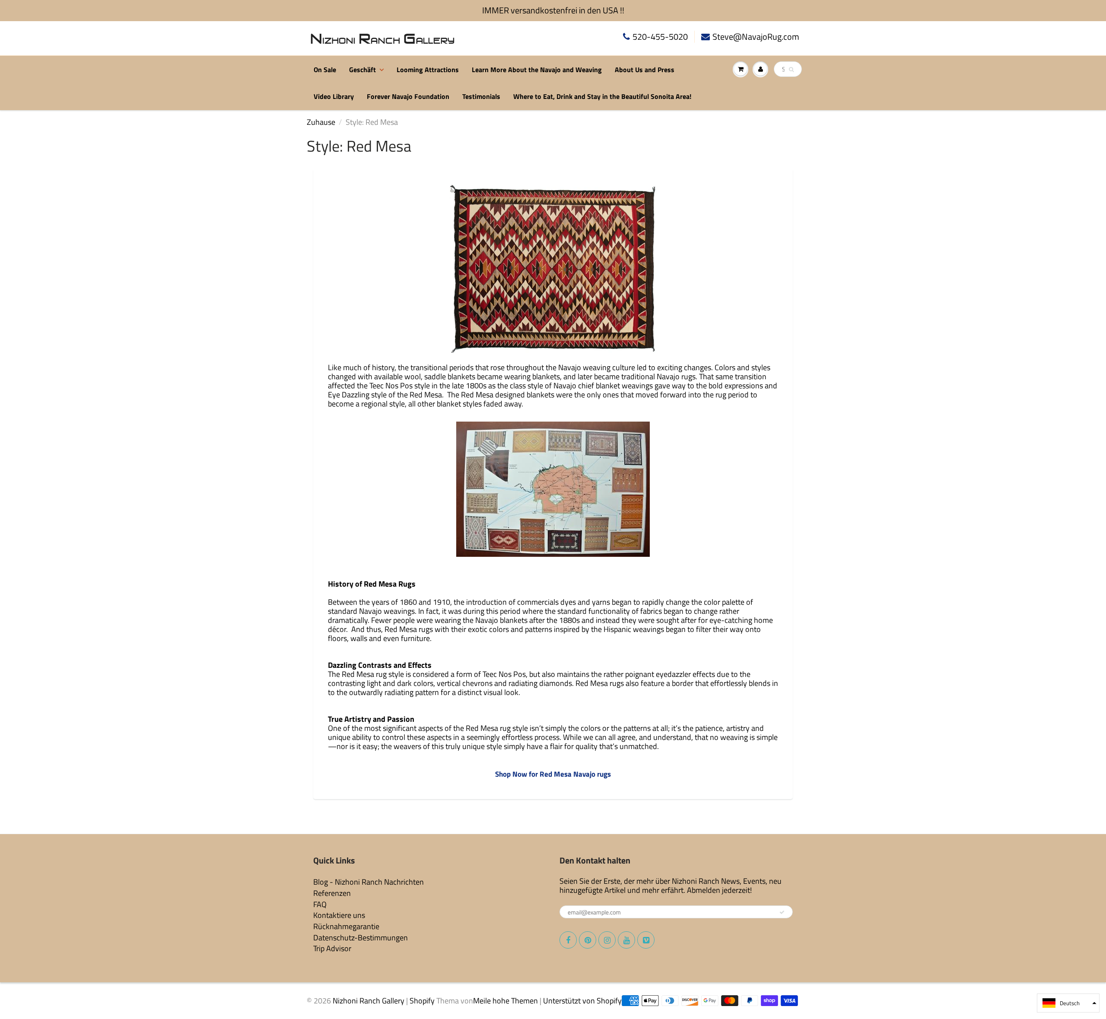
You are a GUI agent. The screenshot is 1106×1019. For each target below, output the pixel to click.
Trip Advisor (332, 948)
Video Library (334, 96)
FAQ (320, 904)
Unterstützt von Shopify (582, 1000)
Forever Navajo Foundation (408, 96)
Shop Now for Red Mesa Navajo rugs (553, 774)
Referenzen (332, 893)
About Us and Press (644, 69)
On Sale (325, 69)
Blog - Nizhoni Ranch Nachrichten (368, 882)
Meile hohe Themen (505, 1000)
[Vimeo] (646, 940)
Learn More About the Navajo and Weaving (537, 69)
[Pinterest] (587, 940)
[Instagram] (607, 940)
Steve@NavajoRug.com (755, 37)
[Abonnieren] (782, 912)
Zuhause (321, 122)
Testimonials (481, 96)
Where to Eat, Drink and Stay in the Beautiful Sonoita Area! (602, 96)
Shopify (422, 1000)
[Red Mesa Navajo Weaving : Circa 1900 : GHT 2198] (553, 268)
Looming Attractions (428, 69)
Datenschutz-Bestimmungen (360, 937)
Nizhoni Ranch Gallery (368, 1000)
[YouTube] (626, 940)
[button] (1068, 1003)
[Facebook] (568, 940)
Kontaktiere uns (339, 915)
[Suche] (791, 69)
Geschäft (362, 69)
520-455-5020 (660, 37)
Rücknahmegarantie (346, 926)
